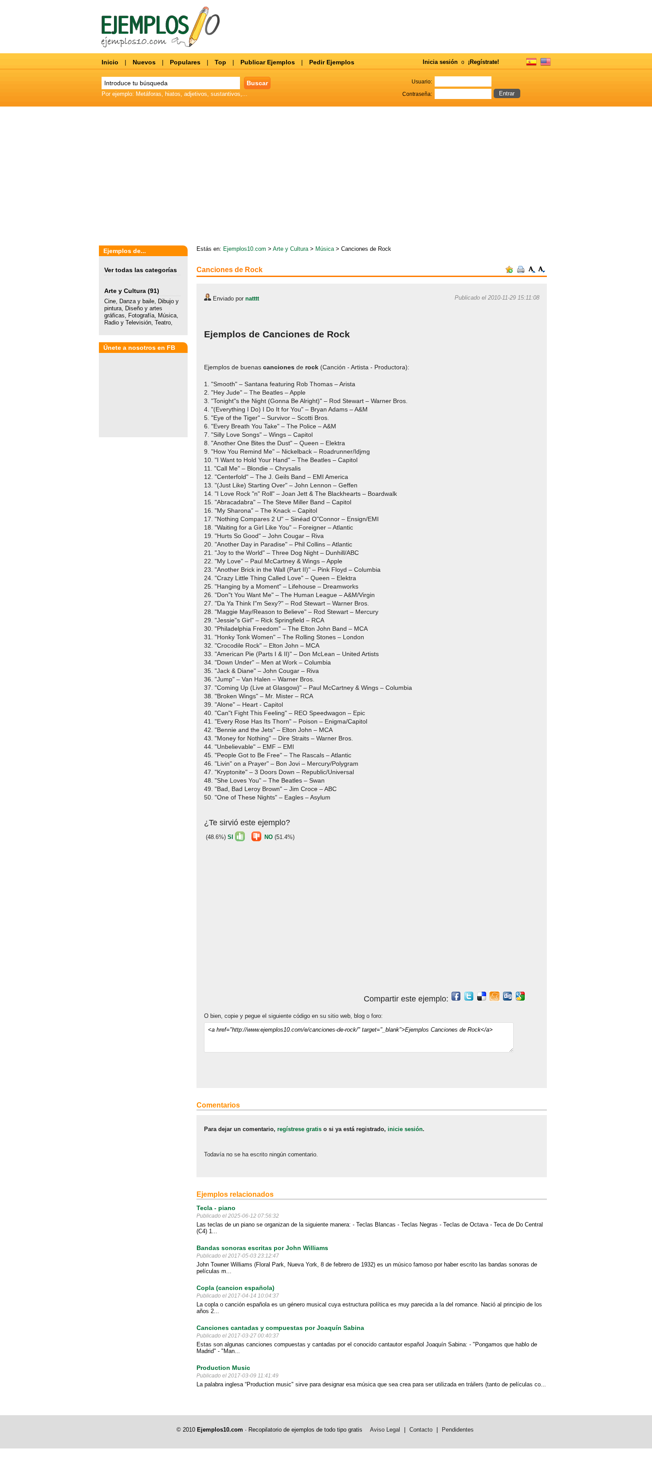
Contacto (420, 1429)
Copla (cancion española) (235, 1287)
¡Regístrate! (483, 62)
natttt (252, 298)
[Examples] (545, 64)
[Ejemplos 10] (160, 45)
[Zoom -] (542, 271)
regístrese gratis (299, 1129)
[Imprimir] (521, 271)
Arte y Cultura (125, 290)
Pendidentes (458, 1429)
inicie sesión (405, 1129)
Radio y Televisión (127, 322)
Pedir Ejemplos (331, 62)
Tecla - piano (216, 1207)
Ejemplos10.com (244, 248)
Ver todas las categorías (140, 269)
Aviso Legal (385, 1429)
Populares (185, 62)
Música (167, 315)
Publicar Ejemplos (267, 62)
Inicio (110, 62)
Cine (110, 301)
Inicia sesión (440, 62)
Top (220, 62)
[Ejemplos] (531, 64)
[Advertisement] (278, 920)
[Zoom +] (532, 271)
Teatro (163, 322)
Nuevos (144, 62)
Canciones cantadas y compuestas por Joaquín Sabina (280, 1327)
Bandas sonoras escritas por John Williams (262, 1247)
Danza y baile (136, 301)
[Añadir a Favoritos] (509, 271)
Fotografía (141, 315)
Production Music (223, 1367)
